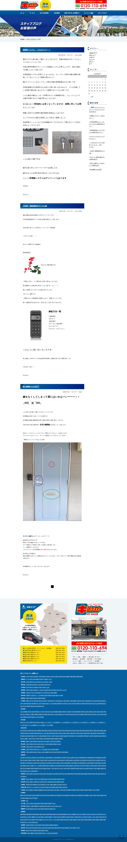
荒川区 (29, 711)
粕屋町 (74, 819)
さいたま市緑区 (99, 722)
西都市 (35, 830)
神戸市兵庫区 (50, 795)
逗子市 (36, 736)
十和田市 (45, 679)
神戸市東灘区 (85, 795)
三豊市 (32, 806)
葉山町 (100, 736)
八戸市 (50, 679)
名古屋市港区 (76, 760)
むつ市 (27, 679)
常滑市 (103, 765)
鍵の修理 (82, 659)
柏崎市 (35, 741)
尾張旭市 (73, 768)
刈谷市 (56, 765)
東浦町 (36, 768)
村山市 (27, 687)
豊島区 (60, 711)
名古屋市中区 (33, 757)
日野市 (102, 714)
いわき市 (64, 690)
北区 (50, 613)
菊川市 (102, 773)
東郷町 (28, 768)
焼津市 (94, 773)
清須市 (81, 768)
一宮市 (52, 768)
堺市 (78, 790)
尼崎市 (27, 798)
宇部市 (42, 803)
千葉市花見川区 (51, 701)
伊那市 (63, 752)
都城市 (42, 830)
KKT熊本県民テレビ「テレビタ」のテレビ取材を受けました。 (97, 124)
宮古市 (35, 682)
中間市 (37, 819)
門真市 (98, 790)
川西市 (94, 795)
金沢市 (31, 746)
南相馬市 (36, 690)
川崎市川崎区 (66, 733)
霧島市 (32, 833)
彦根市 (31, 779)
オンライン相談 (77, 661)
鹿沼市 (42, 695)
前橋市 (31, 698)
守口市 (94, 790)
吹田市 (45, 790)
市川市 (31, 701)
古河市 (35, 692)
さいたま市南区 (49, 725)
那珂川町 (66, 819)
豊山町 (91, 768)
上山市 (47, 687)
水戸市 (31, 692)
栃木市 (57, 695)
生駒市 (31, 782)
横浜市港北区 (72, 730)
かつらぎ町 (33, 787)
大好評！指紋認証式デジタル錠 (35, 206)
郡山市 (51, 690)
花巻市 (39, 682)
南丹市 (31, 784)
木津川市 (64, 784)
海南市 (57, 787)
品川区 (94, 711)
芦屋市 (23, 798)
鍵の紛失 (75, 659)
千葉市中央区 (80, 701)
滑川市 (35, 744)
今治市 (39, 809)
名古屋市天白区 (51, 763)
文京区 (52, 711)
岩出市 (43, 787)
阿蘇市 (59, 827)
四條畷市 (40, 790)
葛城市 (58, 782)
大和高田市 (50, 782)
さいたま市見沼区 (64, 722)
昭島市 (25, 717)
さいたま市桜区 (41, 725)
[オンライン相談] (89, 13)
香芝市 (45, 782)
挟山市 (38, 722)
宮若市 (58, 819)
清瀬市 (46, 714)
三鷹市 (32, 714)
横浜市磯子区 (45, 730)
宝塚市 (98, 795)
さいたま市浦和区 (31, 725)
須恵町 (101, 819)
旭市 (35, 706)
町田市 (89, 714)
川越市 (42, 722)
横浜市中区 (28, 733)
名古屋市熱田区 (82, 757)
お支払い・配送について (79, 663)
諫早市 (40, 825)
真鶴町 (56, 738)
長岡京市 (43, 784)
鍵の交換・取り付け (94, 657)
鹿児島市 (40, 833)
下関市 (31, 803)
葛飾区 (25, 711)
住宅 (80, 55)
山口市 (27, 803)
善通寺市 (37, 806)
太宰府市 (85, 817)
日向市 (31, 830)
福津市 (25, 819)
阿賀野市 (58, 741)
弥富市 (24, 771)
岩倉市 (77, 768)
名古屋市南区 (97, 763)
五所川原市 (32, 679)
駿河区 (82, 773)
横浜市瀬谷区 (86, 730)
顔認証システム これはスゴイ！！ (37, 50)
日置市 (36, 833)
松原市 (65, 790)
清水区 (76, 773)
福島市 (31, 690)
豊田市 (71, 765)
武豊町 (44, 768)
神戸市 (25, 795)
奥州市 (46, 682)
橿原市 (62, 782)
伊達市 (56, 676)
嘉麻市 (41, 819)
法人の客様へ (98, 659)
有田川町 (65, 787)
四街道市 (44, 701)
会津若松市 (46, 690)
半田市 (99, 765)
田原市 (24, 768)
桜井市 (55, 782)
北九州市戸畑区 (40, 817)
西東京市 (41, 714)
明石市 (36, 798)
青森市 (37, 679)
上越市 (31, 741)
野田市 (99, 701)
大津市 (35, 779)
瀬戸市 (84, 765)
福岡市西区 (49, 814)
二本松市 (40, 690)
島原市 (47, 825)
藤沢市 (73, 736)
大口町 (95, 768)
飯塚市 (50, 817)
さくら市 (38, 695)
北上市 (42, 682)
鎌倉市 (33, 736)
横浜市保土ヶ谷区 (41, 733)
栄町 (87, 703)
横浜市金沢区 (58, 730)
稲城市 (82, 714)
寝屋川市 (32, 790)
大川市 (49, 819)
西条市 (42, 809)
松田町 (41, 738)
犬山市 (61, 768)
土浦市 (27, 692)
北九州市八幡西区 (71, 814)
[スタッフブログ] (101, 13)
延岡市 (27, 830)
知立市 (28, 765)
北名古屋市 (86, 768)
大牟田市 (55, 817)
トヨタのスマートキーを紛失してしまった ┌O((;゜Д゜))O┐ (97, 145)
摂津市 (90, 790)
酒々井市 (39, 703)
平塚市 (69, 736)
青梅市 (42, 717)
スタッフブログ (88, 661)
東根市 (36, 687)
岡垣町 (86, 819)
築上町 (36, 822)
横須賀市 (28, 736)
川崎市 (60, 733)
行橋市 (89, 817)
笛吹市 (46, 749)
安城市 (32, 765)
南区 (50, 638)
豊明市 (60, 765)
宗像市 (72, 817)
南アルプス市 (40, 749)
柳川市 (80, 817)
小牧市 (65, 768)
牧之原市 (98, 773)
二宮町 (29, 738)
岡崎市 (24, 765)
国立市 (74, 714)
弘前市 (41, 679)
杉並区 (102, 711)
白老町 (60, 676)
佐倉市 (40, 701)
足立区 (22, 711)
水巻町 (93, 819)
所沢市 (34, 722)
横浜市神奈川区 (24, 730)
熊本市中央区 (41, 827)
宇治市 (47, 784)
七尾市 (27, 746)
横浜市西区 (34, 733)
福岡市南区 (29, 814)
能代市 (31, 684)
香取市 (32, 706)
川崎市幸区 (72, 733)
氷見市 (27, 744)
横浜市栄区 (79, 730)
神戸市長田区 (57, 795)
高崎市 (27, 698)
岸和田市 (82, 790)
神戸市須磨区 (65, 795)
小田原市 (91, 736)
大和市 (53, 736)
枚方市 (27, 790)
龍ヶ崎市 (51, 692)
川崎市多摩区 (100, 733)
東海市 (87, 765)
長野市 (31, 752)
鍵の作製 (89, 659)
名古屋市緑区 (28, 763)
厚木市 (49, 736)
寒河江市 (32, 687)
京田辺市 (59, 784)
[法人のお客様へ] (45, 13)
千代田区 (68, 711)
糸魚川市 (43, 741)
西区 (45, 626)
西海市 (32, 825)
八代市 (78, 827)
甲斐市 (31, 749)
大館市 (27, 684)
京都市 (27, 784)
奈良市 (27, 782)
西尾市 (41, 765)
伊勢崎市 (39, 698)
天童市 (40, 687)
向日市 (39, 784)
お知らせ (91, 55)
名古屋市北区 (35, 763)
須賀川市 (55, 690)
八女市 (93, 817)
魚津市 (39, 744)
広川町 (32, 822)
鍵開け (84, 657)
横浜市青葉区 (38, 730)
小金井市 (56, 714)
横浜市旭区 (31, 730)
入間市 (30, 722)
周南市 (50, 803)
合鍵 (79, 657)
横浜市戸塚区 (93, 730)
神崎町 (28, 706)
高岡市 (31, 744)
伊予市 (27, 809)
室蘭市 (68, 676)
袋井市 (24, 776)
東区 (60, 624)
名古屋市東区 (66, 763)
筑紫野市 (64, 817)
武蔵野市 (36, 714)
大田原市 (33, 695)
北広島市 (36, 676)
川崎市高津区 (86, 733)
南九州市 (51, 833)
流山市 (95, 701)
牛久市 (42, 692)
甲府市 (35, 749)
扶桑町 (98, 768)
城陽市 (55, 784)
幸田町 (32, 768)
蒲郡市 (44, 765)
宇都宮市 (28, 695)
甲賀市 (63, 779)
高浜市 (63, 765)
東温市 (31, 809)
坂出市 (45, 806)
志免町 (71, 819)
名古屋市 (22, 757)
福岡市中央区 (56, 814)
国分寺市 (70, 714)
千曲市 (39, 752)
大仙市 (39, 684)
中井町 (33, 738)
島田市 (90, 773)
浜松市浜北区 (42, 773)
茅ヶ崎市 (77, 736)
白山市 (42, 746)
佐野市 (46, 695)
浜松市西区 (55, 773)
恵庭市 (44, 676)
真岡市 (50, 695)
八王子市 (38, 717)
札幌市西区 (73, 676)
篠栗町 (90, 819)
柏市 (75, 703)
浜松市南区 (67, 773)
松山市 (35, 809)
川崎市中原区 (79, 733)
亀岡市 (35, 784)
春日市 (59, 817)
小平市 (65, 714)
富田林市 (74, 790)
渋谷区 (86, 711)
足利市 (53, 695)
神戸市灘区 (37, 795)
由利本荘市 (48, 684)
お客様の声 (92, 53)
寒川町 (22, 738)
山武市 (97, 703)
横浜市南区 (55, 733)
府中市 (78, 714)
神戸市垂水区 (72, 795)
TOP (74, 657)
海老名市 (57, 736)
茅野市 (59, 752)
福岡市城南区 (63, 814)
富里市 (43, 703)
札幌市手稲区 (79, 676)
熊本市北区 (29, 827)
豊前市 (62, 819)
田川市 (29, 819)
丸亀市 (41, 806)
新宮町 (23, 822)
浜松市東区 (49, 773)
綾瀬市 (65, 736)
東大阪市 (57, 790)
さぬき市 (53, 806)
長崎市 (51, 825)
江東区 (46, 711)
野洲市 (42, 779)
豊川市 (48, 765)
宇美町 (78, 819)
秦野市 (82, 736)
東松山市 (22, 722)
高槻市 (36, 790)
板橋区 (56, 711)
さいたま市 (47, 722)
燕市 (55, 741)
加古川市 (31, 798)
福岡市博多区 (35, 814)
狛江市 (24, 714)
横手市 (42, 684)
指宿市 (56, 833)
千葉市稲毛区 (58, 701)
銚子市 (42, 706)
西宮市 (102, 795)
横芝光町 (102, 703)
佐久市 (51, 752)
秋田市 (35, 684)
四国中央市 (52, 809)
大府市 (91, 765)
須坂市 (35, 752)
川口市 (27, 722)
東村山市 (61, 714)
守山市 (39, 779)
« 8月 (91, 96)
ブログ (77, 55)
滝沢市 (27, 682)
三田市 (90, 795)
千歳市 (47, 676)
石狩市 (31, 676)
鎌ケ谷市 (67, 703)
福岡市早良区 (43, 814)
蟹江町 (36, 771)
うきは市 (54, 819)
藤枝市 (86, 773)
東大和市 (94, 714)
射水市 (42, 744)
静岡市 (72, 773)
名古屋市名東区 (60, 760)
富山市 (59, 744)
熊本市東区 (48, 827)
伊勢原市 (86, 736)
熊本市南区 (54, 827)
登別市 (64, 676)
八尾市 (61, 790)
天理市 (41, 782)
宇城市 (74, 827)
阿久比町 (40, 768)
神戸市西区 (78, 795)
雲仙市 (44, 825)
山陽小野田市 (37, 803)
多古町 (24, 706)
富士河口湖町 (51, 749)
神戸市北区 (31, 795)
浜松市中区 (61, 773)
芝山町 (93, 703)
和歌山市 (48, 787)
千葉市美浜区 (66, 701)
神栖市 (55, 692)
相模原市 (45, 736)
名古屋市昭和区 (48, 757)
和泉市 (86, 790)
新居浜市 (47, 809)
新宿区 (63, 711)
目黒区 (90, 711)
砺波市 (51, 744)
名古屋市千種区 (27, 760)
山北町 (44, 738)
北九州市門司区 (99, 814)
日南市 (46, 830)
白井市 (72, 703)
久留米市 (46, 817)
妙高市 (47, 741)
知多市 (95, 765)
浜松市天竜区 (29, 773)
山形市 (44, 687)
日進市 (75, 765)
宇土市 (70, 827)
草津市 (51, 779)
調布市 (28, 714)
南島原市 (56, 825)
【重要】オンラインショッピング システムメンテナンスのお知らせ (97, 109)
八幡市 (51, 784)
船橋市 (27, 701)
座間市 (62, 736)
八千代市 (51, 703)
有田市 (61, 787)
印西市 (83, 703)
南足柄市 (96, 736)
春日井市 (57, 768)
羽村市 (29, 717)
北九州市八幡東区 (30, 817)
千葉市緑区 (87, 701)
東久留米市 (51, 714)
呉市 (27, 800)
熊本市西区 (35, 827)
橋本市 (28, 787)
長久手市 (79, 765)
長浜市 (27, 779)
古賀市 (100, 817)
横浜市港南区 (65, 730)
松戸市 (92, 701)
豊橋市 (52, 765)
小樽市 (40, 676)
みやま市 (45, 819)
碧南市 (67, 765)
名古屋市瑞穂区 (82, 763)
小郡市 (97, 817)
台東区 (33, 711)
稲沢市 (68, 768)
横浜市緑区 (49, 733)
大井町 (37, 738)
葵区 (79, 773)
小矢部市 (47, 744)
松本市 (55, 752)
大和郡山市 (36, 782)
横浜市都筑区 (100, 730)
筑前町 (97, 819)
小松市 (35, 746)
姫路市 (22, 795)
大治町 (32, 771)
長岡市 (27, 741)
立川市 (98, 714)
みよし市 (36, 765)
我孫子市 (79, 703)
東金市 (103, 701)
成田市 (90, 703)
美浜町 (48, 768)
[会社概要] (57, 13)
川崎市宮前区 (93, 733)
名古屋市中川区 (65, 757)
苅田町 (82, 819)
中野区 (82, 711)
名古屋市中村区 (43, 760)
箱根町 (52, 738)
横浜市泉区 (52, 730)
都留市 (57, 749)
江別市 (27, 676)
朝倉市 (22, 819)
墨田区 (37, 711)
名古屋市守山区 (91, 760)
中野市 (27, 752)
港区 (76, 711)
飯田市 (66, 752)
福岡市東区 (23, 814)
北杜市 (27, 749)
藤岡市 (44, 698)
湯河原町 (60, 738)
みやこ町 (28, 822)
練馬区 (79, 711)
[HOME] (23, 13)
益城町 (66, 827)
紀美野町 (53, 787)
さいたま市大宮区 (81, 722)
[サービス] (32, 13)
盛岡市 (31, 682)
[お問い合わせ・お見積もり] (72, 13)
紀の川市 (39, 787)
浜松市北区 (36, 773)
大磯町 (25, 738)
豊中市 (52, 790)
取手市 (46, 692)
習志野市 (36, 701)
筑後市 (33, 819)
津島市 (102, 768)
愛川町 (104, 736)
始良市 (28, 833)
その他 (91, 57)
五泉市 (39, 741)
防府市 (46, 803)
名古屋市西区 (97, 757)
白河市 (60, 690)
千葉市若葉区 (73, 701)
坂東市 (39, 692)
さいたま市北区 (73, 722)
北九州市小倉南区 (81, 814)
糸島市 (68, 817)
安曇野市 (47, 752)
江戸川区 (41, 711)
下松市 (53, 803)
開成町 (48, 738)
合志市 (62, 827)
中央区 (53, 626)
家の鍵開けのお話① (31, 387)
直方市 (104, 817)
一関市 (50, 682)
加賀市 (39, 746)
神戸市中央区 (43, 795)
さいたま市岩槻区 (54, 722)
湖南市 (59, 779)
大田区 (98, 711)
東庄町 (38, 706)
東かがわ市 (59, 806)
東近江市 (47, 779)
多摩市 (85, 714)
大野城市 (76, 817)
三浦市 (40, 736)
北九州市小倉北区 (90, 814)
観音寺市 (28, 806)
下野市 (61, 695)
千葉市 (24, 703)
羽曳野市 (69, 790)
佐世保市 (28, 825)
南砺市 (55, 744)
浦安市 (55, 703)
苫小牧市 (52, 676)
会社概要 (97, 661)
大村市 (36, 825)
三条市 (51, 741)
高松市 (49, 806)
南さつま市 (46, 833)
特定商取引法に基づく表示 (95, 663)
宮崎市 (39, 830)
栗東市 (55, 779)
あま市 (28, 771)
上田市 (42, 752)
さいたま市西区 (91, 722)
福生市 (33, 717)
